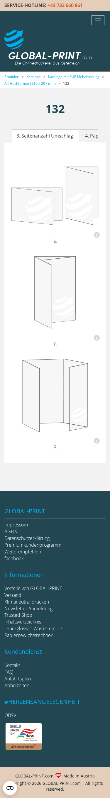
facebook (14, 558)
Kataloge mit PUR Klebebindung (73, 76)
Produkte (11, 76)
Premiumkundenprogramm (32, 545)
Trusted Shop (18, 615)
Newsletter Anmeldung (28, 608)
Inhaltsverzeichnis (22, 622)
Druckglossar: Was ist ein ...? (33, 628)
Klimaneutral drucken (26, 602)
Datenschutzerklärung (27, 538)
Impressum (16, 524)
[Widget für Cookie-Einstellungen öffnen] (10, 788)
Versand (12, 595)
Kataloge (33, 76)
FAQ (8, 672)
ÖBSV (10, 715)
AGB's (10, 531)
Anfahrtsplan (17, 678)
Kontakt (12, 665)
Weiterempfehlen (22, 551)
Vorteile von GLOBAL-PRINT (33, 588)
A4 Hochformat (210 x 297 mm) (30, 83)
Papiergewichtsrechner (28, 635)
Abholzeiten (16, 685)
